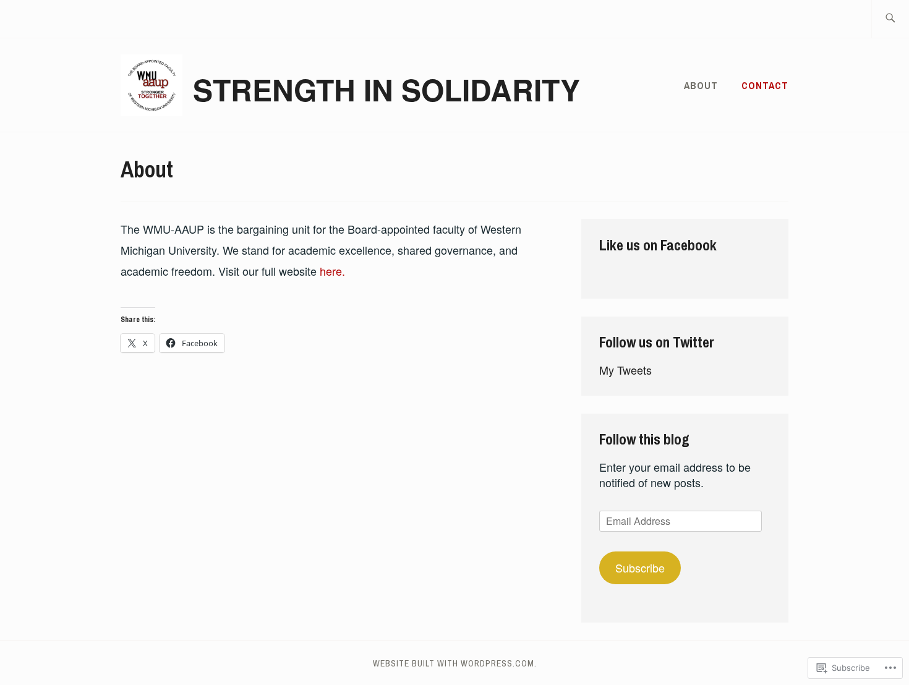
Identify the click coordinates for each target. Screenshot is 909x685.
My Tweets (625, 370)
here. (332, 271)
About (701, 85)
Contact (764, 85)
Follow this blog (644, 439)
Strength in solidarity (386, 89)
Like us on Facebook (658, 245)
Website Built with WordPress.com (453, 663)
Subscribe (640, 567)
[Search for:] (890, 19)
